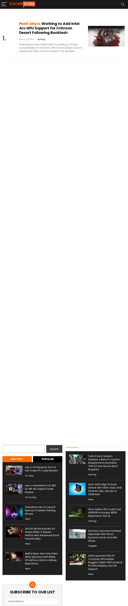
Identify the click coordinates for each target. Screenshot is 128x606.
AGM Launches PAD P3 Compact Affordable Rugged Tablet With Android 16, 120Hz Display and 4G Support (105, 562)
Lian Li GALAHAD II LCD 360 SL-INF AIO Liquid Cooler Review (40, 489)
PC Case (29, 475)
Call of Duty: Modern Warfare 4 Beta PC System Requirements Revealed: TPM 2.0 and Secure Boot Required (104, 462)
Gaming (41, 39)
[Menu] (4, 4)
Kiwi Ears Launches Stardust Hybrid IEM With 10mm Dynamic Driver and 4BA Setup (104, 535)
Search (6, 443)
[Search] (123, 4)
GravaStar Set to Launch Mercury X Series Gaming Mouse (40, 510)
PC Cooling (30, 497)
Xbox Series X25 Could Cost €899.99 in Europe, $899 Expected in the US (104, 513)
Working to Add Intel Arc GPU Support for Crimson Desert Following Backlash (49, 28)
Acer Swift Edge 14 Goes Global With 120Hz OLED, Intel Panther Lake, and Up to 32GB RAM (105, 489)
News (27, 518)
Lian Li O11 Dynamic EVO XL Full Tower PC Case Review (41, 468)
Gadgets (92, 545)
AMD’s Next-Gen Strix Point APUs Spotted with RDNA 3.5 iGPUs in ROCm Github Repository (41, 558)
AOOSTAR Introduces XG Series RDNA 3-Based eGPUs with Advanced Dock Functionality (42, 533)
